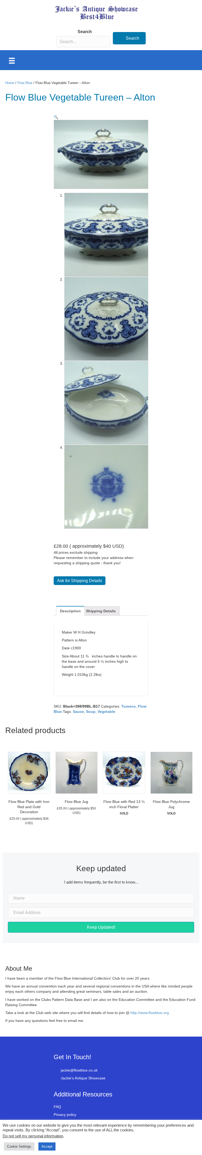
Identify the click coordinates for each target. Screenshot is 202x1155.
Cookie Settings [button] (19, 1146)
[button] (129, 38)
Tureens (128, 706)
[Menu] (11, 60)
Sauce (78, 711)
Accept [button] (47, 1146)
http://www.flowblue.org (150, 1013)
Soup (90, 711)
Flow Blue (24, 83)
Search (85, 31)
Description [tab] (70, 611)
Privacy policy (65, 1114)
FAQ (57, 1107)
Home (9, 83)
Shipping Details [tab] (101, 611)
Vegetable (106, 711)
